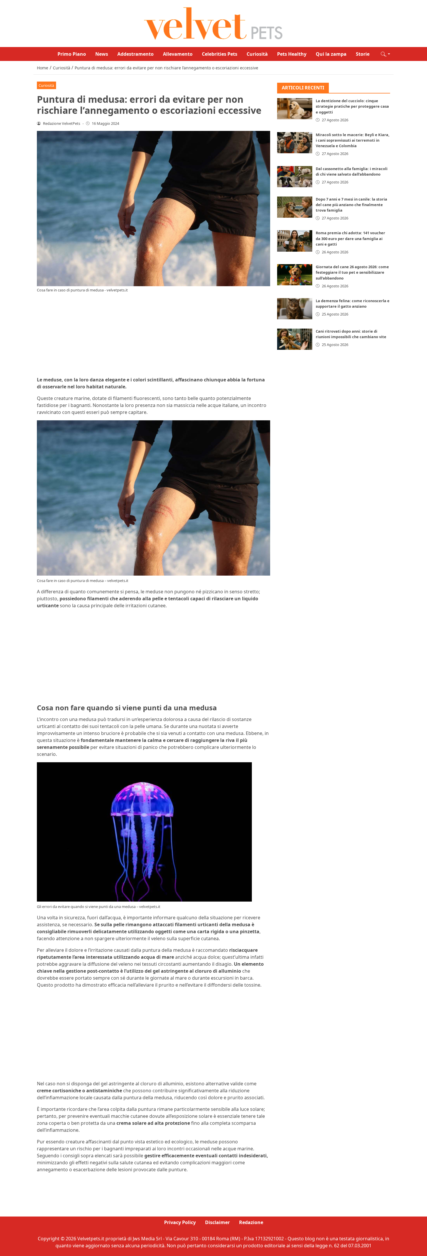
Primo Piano (72, 54)
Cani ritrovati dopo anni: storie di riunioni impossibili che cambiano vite (351, 334)
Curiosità (257, 54)
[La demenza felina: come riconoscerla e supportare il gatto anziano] (295, 308)
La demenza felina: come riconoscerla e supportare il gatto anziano (353, 303)
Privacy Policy (180, 1222)
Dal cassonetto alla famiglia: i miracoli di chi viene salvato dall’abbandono (351, 171)
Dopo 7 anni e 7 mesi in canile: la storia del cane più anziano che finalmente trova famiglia (351, 205)
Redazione (251, 1222)
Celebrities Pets (219, 54)
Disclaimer (217, 1222)
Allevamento (178, 54)
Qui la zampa (331, 54)
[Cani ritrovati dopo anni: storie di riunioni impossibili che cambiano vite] (295, 339)
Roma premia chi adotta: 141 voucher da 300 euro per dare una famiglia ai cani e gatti (350, 238)
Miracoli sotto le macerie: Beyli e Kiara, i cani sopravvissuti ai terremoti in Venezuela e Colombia (353, 140)
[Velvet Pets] (213, 23)
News (101, 54)
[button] (385, 54)
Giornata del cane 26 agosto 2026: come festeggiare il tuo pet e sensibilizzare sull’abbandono (352, 272)
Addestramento (135, 54)
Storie (362, 54)
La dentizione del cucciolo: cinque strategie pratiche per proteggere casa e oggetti (352, 106)
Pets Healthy (291, 54)
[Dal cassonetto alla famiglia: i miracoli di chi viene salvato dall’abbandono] (295, 176)
